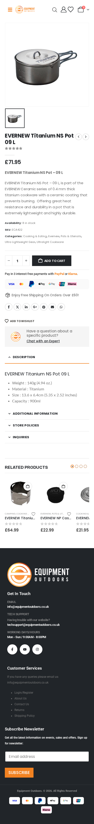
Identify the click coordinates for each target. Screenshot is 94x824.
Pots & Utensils (71, 236)
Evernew (53, 236)
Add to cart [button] (27, 486)
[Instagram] (37, 649)
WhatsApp (61, 307)
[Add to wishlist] (33, 514)
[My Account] (63, 10)
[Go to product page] (20, 493)
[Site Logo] (25, 9)
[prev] (78, 136)
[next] (85, 136)
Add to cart (54, 261)
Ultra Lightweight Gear (20, 242)
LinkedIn (26, 307)
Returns (19, 710)
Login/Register (23, 692)
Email (52, 307)
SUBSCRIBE (19, 772)
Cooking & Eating (35, 236)
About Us (20, 698)
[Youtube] (25, 649)
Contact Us (21, 704)
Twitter (17, 307)
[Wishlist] (70, 10)
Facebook (9, 307)
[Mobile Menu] (10, 10)
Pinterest (43, 307)
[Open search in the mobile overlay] (54, 9)
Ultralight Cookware (50, 242)
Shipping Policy (24, 715)
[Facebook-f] (12, 649)
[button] (72, 466)
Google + (35, 307)
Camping (10, 513)
